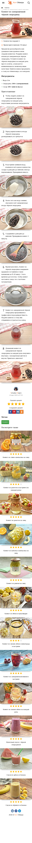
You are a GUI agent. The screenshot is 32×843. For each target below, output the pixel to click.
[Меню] (3, 3)
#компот (5, 422)
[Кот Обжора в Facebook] (16, 810)
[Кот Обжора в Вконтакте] (12, 810)
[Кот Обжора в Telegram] (19, 810)
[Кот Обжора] (10, 3)
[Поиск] (28, 3)
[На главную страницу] (2, 7)
